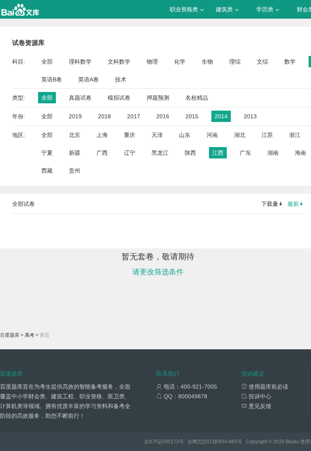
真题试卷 (80, 97)
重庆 (129, 135)
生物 (207, 61)
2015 (191, 116)
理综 (235, 61)
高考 (29, 335)
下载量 (269, 204)
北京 (74, 135)
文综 (262, 61)
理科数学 (80, 61)
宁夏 (47, 153)
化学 (179, 61)
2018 (104, 116)
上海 (102, 135)
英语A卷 (88, 79)
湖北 (239, 135)
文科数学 (119, 61)
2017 (133, 116)
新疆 (74, 153)
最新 (293, 204)
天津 (157, 135)
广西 (102, 153)
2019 (75, 116)
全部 (47, 61)
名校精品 (196, 97)
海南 (300, 153)
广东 (245, 153)
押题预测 (158, 97)
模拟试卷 (119, 97)
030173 (170, 442)
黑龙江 (159, 153)
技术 (120, 79)
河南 (212, 135)
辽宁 (129, 153)
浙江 (294, 135)
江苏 (267, 135)
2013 (250, 116)
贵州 (74, 170)
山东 (184, 135)
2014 (221, 116)
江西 (218, 153)
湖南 (273, 153)
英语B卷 (51, 79)
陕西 (190, 153)
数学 (290, 61)
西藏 (47, 170)
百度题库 (9, 335)
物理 (152, 61)
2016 (162, 116)
